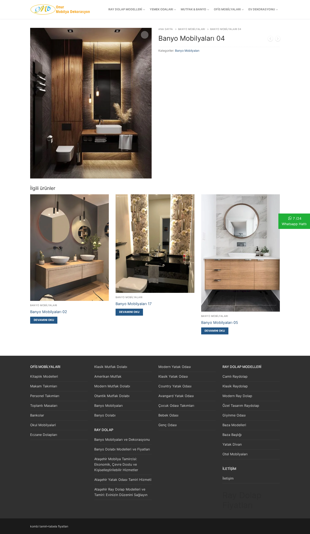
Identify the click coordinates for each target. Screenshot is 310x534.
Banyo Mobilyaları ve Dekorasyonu (122, 439)
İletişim (228, 478)
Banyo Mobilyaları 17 (134, 303)
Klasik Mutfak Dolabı (110, 367)
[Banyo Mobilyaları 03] (270, 39)
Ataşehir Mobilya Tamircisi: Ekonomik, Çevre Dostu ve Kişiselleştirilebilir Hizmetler (116, 464)
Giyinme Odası (234, 415)
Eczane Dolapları (43, 435)
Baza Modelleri (234, 425)
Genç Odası (167, 425)
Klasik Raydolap (235, 386)
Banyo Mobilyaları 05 (219, 322)
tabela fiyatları (58, 526)
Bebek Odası (168, 415)
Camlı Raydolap (235, 376)
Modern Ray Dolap (237, 396)
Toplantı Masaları (43, 405)
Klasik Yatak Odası (173, 376)
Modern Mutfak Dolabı (112, 386)
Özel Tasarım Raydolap (240, 405)
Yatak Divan (232, 444)
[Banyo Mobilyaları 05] (277, 39)
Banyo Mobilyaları (191, 29)
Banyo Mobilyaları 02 (48, 312)
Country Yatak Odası (174, 386)
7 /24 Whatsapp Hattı (294, 221)
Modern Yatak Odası (174, 367)
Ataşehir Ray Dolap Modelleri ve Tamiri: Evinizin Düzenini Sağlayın (120, 492)
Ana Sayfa (165, 29)
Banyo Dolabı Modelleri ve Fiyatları (122, 449)
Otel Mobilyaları (235, 454)
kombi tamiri (38, 526)
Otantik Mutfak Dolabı (111, 396)
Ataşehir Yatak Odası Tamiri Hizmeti (122, 479)
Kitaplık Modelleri (44, 376)
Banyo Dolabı (105, 415)
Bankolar (37, 415)
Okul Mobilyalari (43, 425)
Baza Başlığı (232, 435)
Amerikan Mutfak (107, 376)
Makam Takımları (43, 386)
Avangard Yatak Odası (176, 396)
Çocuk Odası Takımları (176, 405)
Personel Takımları (44, 396)
